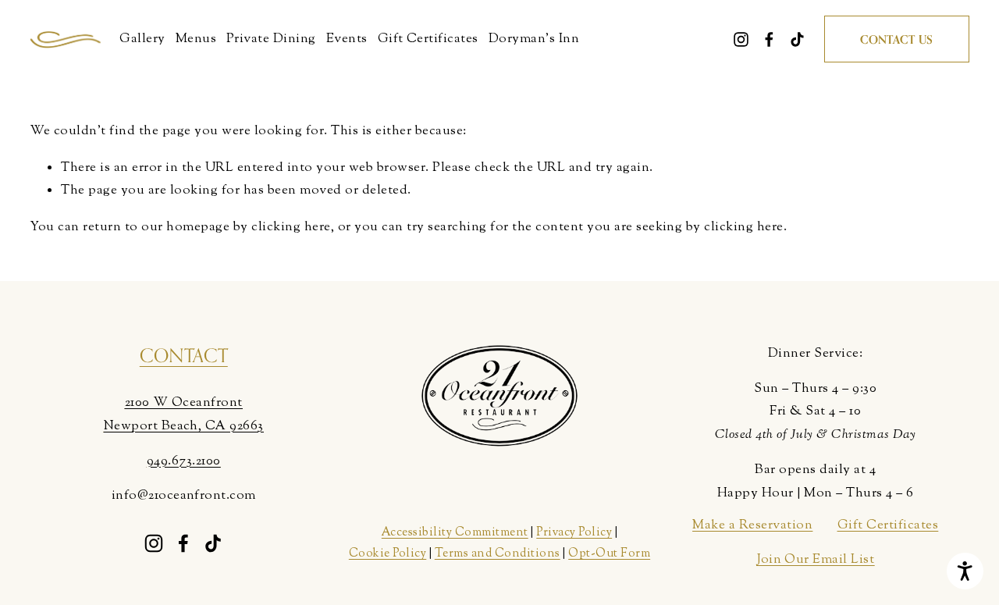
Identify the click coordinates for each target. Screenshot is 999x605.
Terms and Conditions (497, 554)
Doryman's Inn (534, 39)
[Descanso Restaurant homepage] (65, 39)
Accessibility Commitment (455, 533)
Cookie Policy (387, 554)
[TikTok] (797, 39)
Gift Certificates (428, 39)
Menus (196, 39)
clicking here (290, 227)
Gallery (142, 39)
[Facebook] (769, 39)
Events (347, 39)
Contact (184, 355)
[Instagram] (741, 39)
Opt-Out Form (609, 554)
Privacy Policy (574, 533)
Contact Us (896, 39)
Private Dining (271, 39)
